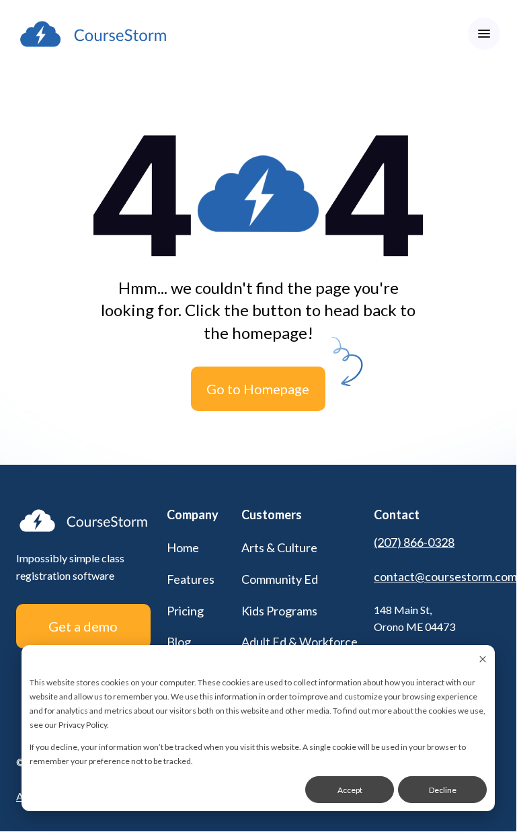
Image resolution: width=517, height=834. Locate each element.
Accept (349, 790)
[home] (93, 34)
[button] (484, 33)
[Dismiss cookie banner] (483, 660)
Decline (442, 790)
